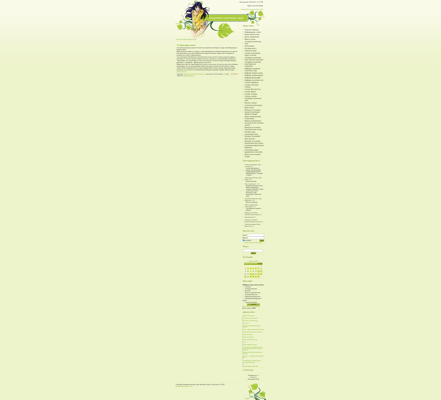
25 (251, 277)
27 (256, 277)
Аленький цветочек (251, 294)
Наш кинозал (249, 217)
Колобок (248, 291)
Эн (224, 74)
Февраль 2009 (253, 261)
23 (245, 277)
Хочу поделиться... (251, 184)
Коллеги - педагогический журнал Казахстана (253, 329)
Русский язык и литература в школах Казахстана (251, 361)
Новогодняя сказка (187, 45)
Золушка (248, 287)
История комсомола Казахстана (249, 339)
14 (258, 271)
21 (258, 274)
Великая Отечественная (248, 337)
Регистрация (251, 9)
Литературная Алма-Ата (250, 366)
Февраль (190, 39)
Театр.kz (244, 342)
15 (261, 271)
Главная (243, 9)
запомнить (248, 240)
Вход (257, 9)
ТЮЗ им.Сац (245, 323)
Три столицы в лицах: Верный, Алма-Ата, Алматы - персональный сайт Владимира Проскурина (252, 348)
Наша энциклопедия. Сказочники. (251, 205)
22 (261, 274)
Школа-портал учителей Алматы (250, 320)
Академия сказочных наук (248, 315)
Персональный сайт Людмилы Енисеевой (252, 332)
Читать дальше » (182, 71)
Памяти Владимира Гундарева (249, 344)
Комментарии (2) (189, 76)
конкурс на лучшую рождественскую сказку (252, 221)
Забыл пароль (248, 242)
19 (253, 274)
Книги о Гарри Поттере (252, 292)
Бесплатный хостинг (182, 386)
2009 (184, 39)
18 (251, 274)
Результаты (245, 306)
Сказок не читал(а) (251, 302)
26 (253, 277)
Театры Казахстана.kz (247, 334)
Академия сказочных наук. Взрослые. (194, 74)
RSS (261, 9)
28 (258, 277)
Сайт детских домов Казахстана (249, 318)
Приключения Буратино (252, 296)
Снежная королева (251, 289)
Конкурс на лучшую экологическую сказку (252, 213)
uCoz (190, 386)
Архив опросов (255, 306)
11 (251, 271)
